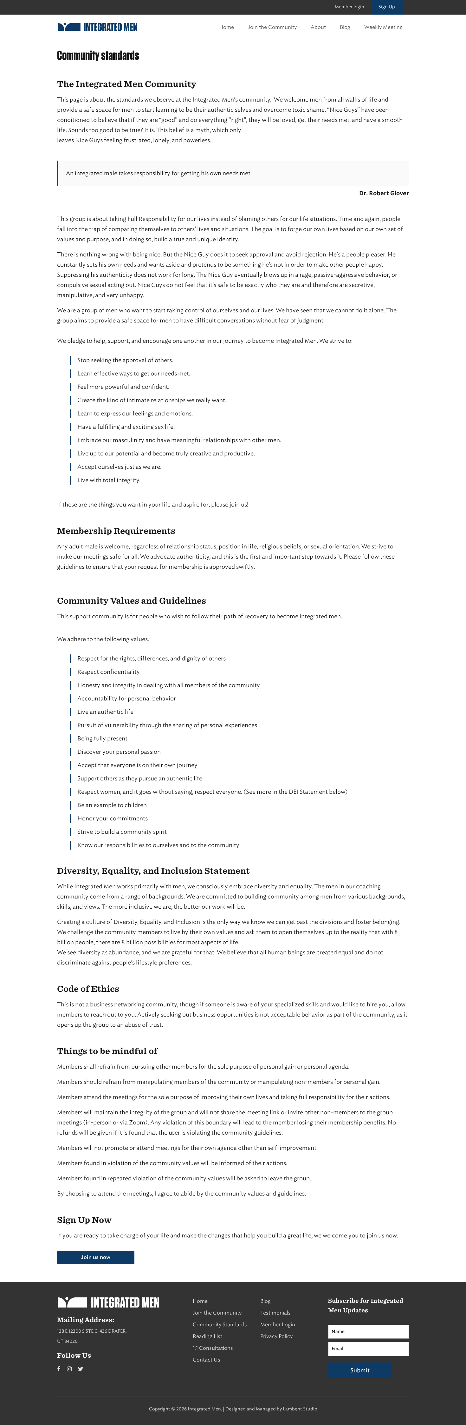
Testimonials (275, 1313)
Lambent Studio (300, 1409)
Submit (360, 1370)
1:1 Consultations (213, 1348)
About (318, 27)
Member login (349, 7)
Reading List (207, 1336)
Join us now (95, 1257)
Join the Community (272, 27)
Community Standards (220, 1325)
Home (226, 27)
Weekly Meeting (383, 27)
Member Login (277, 1325)
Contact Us (206, 1360)
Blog (345, 27)
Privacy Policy (276, 1336)
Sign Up (387, 7)
